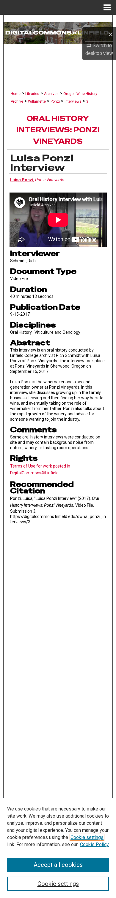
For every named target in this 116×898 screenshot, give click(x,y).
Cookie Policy (94, 844)
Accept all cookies (58, 864)
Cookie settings (87, 837)
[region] (58, 848)
